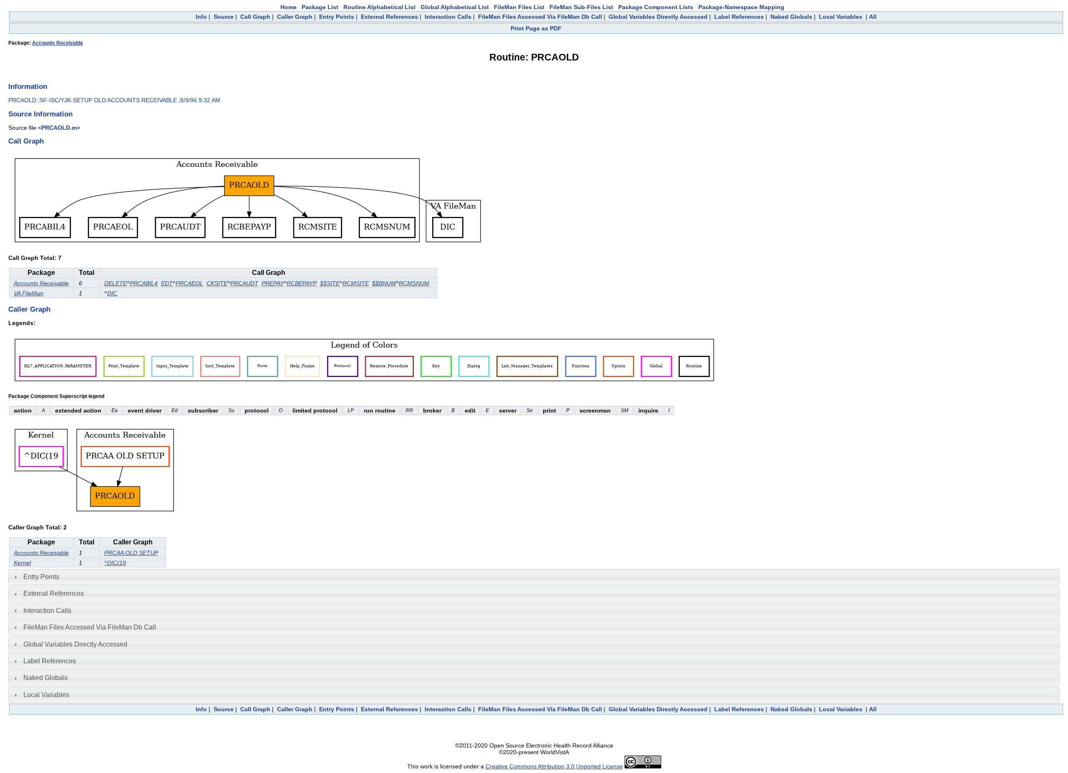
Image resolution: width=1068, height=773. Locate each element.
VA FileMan (28, 293)
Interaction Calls (448, 16)
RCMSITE (356, 283)
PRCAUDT (244, 283)
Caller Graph (294, 16)
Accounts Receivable (57, 42)
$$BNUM (384, 283)
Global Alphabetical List (455, 7)
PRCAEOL (189, 283)
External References (389, 16)
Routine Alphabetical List (379, 7)
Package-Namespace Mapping (741, 7)
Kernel (22, 562)
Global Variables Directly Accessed (658, 16)
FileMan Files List (519, 7)
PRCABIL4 (144, 283)
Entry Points (336, 16)
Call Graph (255, 16)
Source (224, 16)
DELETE (115, 283)
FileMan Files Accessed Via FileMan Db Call (540, 16)
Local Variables (840, 16)
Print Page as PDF (536, 28)
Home (288, 7)
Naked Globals (791, 16)
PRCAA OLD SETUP (131, 552)
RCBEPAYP (302, 283)
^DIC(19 (115, 562)
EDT (167, 283)
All (873, 16)
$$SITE (330, 283)
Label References (739, 16)
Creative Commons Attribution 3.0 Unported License (554, 766)
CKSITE (217, 283)
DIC (112, 293)
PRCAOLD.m (59, 127)
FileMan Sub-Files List (581, 7)
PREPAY (273, 283)
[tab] (534, 577)
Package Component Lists (655, 7)
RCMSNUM (414, 283)
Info (201, 16)
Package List (320, 7)
